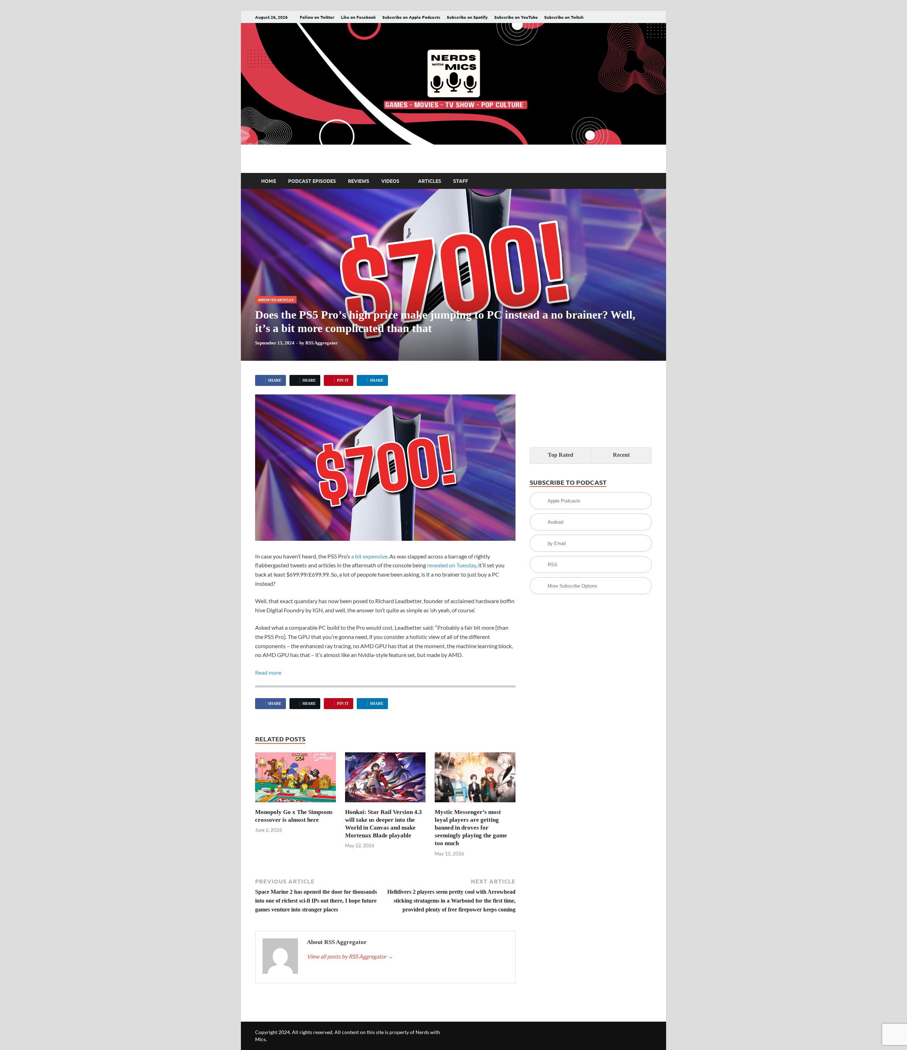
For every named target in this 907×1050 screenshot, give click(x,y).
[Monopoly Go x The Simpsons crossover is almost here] (295, 779)
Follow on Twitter (317, 17)
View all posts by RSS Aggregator (350, 956)
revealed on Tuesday (451, 565)
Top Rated (560, 455)
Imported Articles (276, 299)
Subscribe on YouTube (516, 17)
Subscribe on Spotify (467, 17)
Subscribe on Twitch (564, 17)
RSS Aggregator (321, 343)
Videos (390, 181)
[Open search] (648, 181)
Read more (268, 672)
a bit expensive (369, 556)
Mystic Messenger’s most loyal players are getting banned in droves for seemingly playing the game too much (471, 828)
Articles (429, 181)
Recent (621, 455)
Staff (460, 181)
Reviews (358, 181)
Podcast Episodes (312, 181)
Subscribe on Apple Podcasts (411, 17)
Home (268, 181)
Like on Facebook (358, 17)
